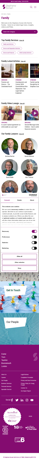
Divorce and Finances (8, 53)
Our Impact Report (26, 391)
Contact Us (24, 388)
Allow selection (19, 262)
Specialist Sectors (6, 389)
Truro (3, 357)
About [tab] (32, 200)
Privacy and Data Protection (28, 380)
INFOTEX (33, 457)
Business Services (6, 383)
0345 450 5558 (25, 1)
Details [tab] (19, 200)
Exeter (3, 354)
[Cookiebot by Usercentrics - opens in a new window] (29, 195)
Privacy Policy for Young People (27, 384)
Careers (3, 377)
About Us (3, 374)
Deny (19, 268)
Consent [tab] (7, 200)
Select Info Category (9, 32)
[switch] (34, 237)
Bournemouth (6, 363)
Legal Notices (25, 374)
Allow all (19, 256)
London (4, 366)
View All (21, 40)
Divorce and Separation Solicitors (11, 48)
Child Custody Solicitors (25, 53)
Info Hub (3, 14)
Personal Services (6, 386)
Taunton (4, 360)
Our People (4, 380)
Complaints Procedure (27, 377)
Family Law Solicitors (8, 44)
